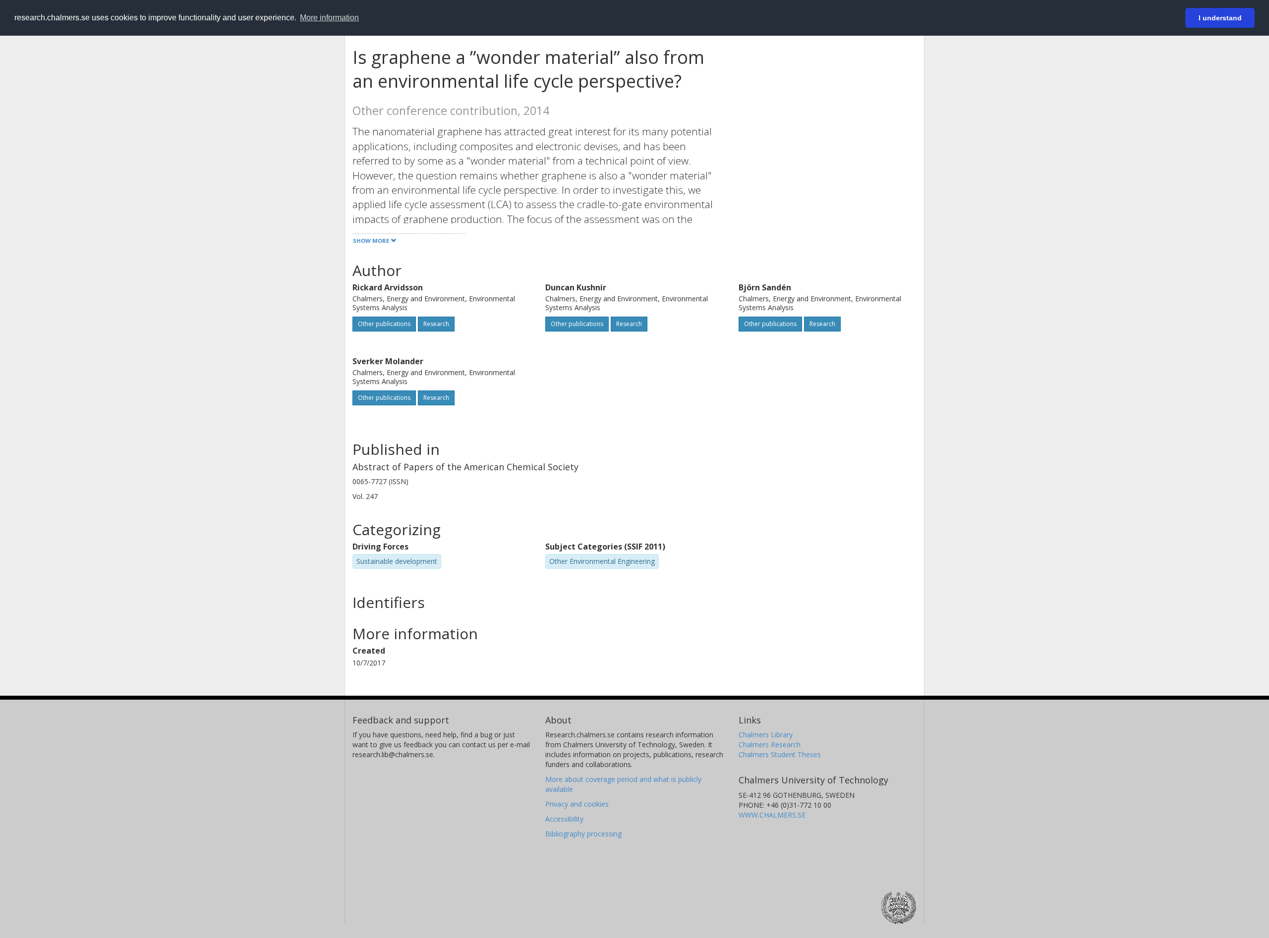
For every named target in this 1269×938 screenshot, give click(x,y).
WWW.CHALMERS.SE (772, 815)
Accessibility (564, 819)
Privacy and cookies (577, 804)
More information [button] (329, 17)
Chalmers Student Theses (780, 754)
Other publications (384, 324)
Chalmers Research (770, 744)
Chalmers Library (766, 734)
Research (436, 324)
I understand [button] (1220, 18)
